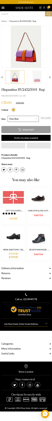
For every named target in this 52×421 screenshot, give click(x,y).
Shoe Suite (25, 408)
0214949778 (30, 299)
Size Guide (46, 117)
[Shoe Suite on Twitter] (14, 385)
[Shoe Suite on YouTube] (37, 385)
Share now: (7, 164)
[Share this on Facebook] (10, 169)
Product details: (9, 154)
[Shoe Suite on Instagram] (30, 385)
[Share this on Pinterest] (16, 169)
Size (3, 118)
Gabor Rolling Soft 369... (38, 210)
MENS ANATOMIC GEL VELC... (13, 249)
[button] (13, 145)
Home (4, 21)
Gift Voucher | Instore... (13, 210)
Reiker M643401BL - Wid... (38, 249)
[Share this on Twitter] (3, 169)
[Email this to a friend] (22, 169)
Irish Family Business (26, 2)
